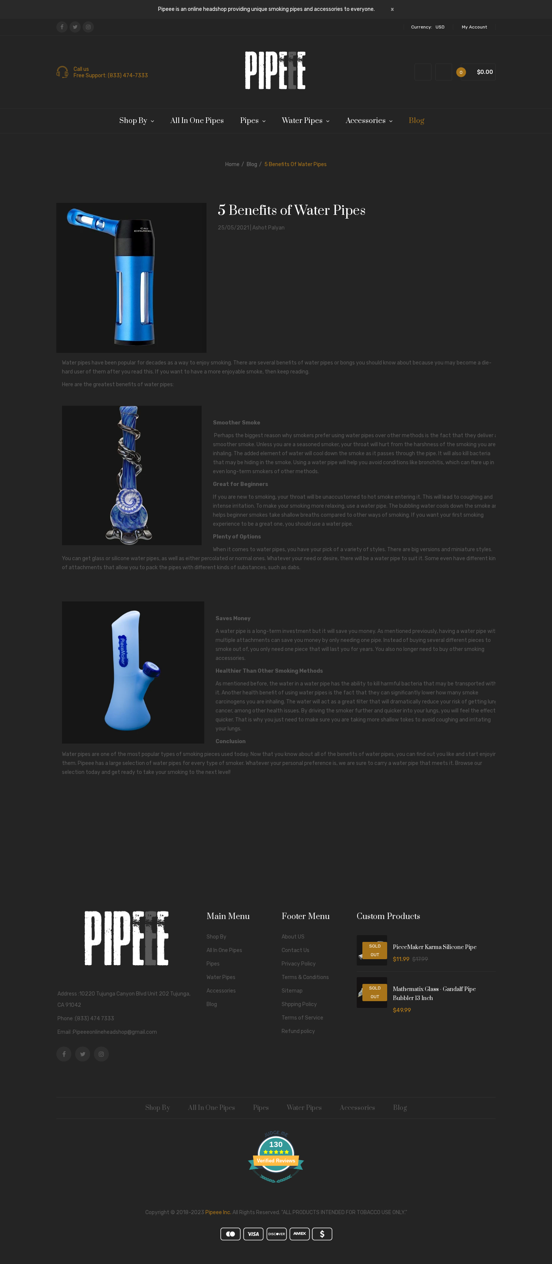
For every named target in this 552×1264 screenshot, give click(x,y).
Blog (252, 164)
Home (232, 164)
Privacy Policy (299, 964)
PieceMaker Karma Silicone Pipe (435, 947)
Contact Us (295, 950)
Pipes (213, 964)
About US (293, 937)
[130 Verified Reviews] (276, 1187)
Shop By (216, 937)
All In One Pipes (224, 950)
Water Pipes (221, 977)
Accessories (221, 991)
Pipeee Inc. (218, 1212)
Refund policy (298, 1031)
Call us (81, 69)
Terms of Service (302, 1018)
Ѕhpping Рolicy (299, 1004)
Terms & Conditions (305, 977)
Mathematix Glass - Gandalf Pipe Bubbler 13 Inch (434, 994)
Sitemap (292, 991)
